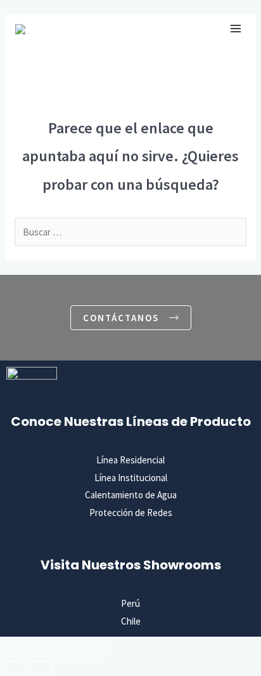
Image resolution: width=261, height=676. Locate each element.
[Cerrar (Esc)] (94, 648)
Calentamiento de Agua (131, 495)
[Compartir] (67, 648)
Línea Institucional (130, 478)
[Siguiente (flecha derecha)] (40, 668)
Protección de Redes (130, 513)
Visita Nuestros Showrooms (131, 565)
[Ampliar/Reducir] (12, 648)
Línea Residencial (130, 460)
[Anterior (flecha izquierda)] (12, 668)
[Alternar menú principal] (235, 29)
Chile (131, 621)
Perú (130, 603)
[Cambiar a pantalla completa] (40, 648)
